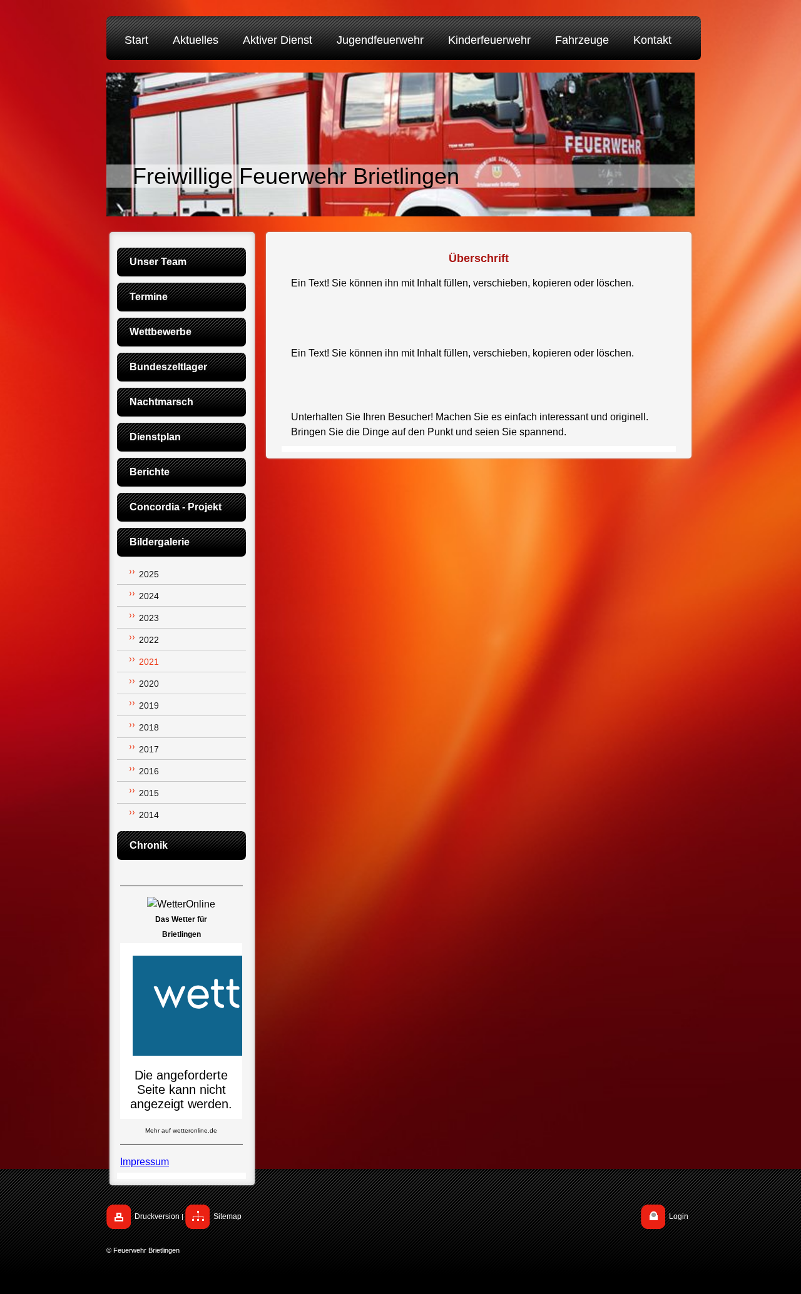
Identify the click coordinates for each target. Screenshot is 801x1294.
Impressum (144, 1161)
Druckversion (157, 1216)
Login (678, 1216)
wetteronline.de (195, 1130)
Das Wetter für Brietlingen (181, 927)
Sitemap (227, 1216)
